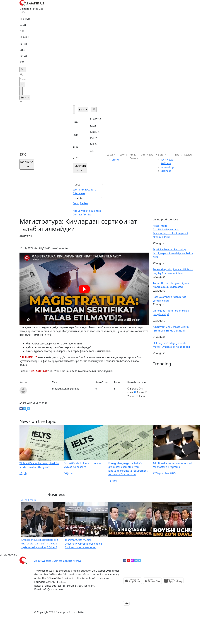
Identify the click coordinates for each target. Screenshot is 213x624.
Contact (77, 214)
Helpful (79, 198)
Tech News (167, 159)
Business (95, 210)
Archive (87, 214)
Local (78, 184)
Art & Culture (88, 189)
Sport (76, 203)
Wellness (166, 163)
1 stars (143, 396)
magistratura (60, 388)
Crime (115, 159)
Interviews (79, 193)
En (22, 97)
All (160, 225)
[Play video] (84, 289)
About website (81, 210)
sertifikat (73, 388)
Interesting (167, 167)
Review (84, 203)
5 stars (134, 388)
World (76, 189)
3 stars (141, 392)
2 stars (131, 396)
